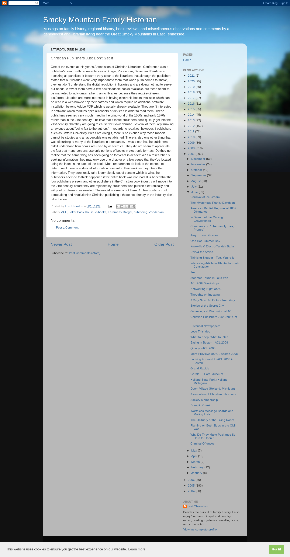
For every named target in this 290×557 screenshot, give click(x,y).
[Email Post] (110, 206)
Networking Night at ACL (206, 288)
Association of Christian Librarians (213, 394)
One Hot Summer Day (205, 241)
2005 (192, 485)
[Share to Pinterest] (134, 206)
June (195, 192)
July (194, 186)
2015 (192, 109)
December (198, 158)
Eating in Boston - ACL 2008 (209, 342)
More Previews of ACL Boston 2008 (214, 353)
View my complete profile (200, 529)
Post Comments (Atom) (84, 253)
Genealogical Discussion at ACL (211, 311)
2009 (192, 142)
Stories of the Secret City (207, 305)
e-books (100, 212)
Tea (193, 272)
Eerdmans (115, 212)
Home (113, 244)
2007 (192, 154)
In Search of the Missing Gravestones (206, 219)
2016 (192, 103)
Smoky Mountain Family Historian (100, 19)
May (194, 450)
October (197, 169)
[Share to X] (126, 206)
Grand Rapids (199, 368)
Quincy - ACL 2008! (203, 348)
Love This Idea (200, 331)
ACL (64, 212)
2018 (192, 92)
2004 (192, 491)
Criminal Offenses (202, 443)
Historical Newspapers (205, 326)
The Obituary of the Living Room (212, 420)
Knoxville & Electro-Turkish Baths (212, 246)
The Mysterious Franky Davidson (212, 202)
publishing (140, 212)
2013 (192, 120)
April (194, 456)
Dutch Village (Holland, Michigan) (212, 388)
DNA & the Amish (201, 252)
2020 (192, 81)
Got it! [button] (276, 549)
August (196, 181)
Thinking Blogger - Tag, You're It (212, 257)
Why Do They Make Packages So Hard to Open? (212, 436)
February (197, 467)
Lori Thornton (197, 506)
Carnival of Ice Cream (205, 197)
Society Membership (204, 399)
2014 (192, 114)
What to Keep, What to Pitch (209, 337)
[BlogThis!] (122, 206)
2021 (192, 75)
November (198, 164)
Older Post (164, 244)
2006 (192, 479)
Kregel (127, 212)
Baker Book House (81, 212)
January (197, 472)
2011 (191, 131)
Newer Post (61, 244)
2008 (192, 148)
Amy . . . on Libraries (204, 235)
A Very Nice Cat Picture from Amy (212, 300)
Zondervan (156, 212)
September (199, 175)
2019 (192, 86)
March (196, 461)
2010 (192, 137)
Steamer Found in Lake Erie (209, 277)
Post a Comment (67, 227)
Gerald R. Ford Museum (206, 374)
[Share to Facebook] (130, 206)
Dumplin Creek (200, 405)
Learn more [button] (136, 549)
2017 (192, 98)
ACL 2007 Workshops (205, 283)
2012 (192, 126)
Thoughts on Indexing (205, 294)
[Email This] (118, 206)
